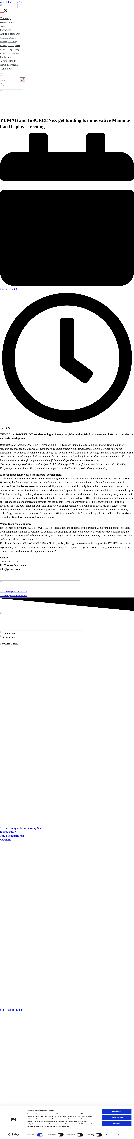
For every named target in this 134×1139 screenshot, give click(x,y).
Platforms (5, 57)
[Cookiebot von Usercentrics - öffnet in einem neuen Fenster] (13, 1134)
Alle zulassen (116, 1111)
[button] (67, 11)
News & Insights (9, 64)
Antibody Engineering (9, 49)
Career (3, 26)
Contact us (6, 68)
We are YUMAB (7, 22)
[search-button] (22, 79)
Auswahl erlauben (116, 1117)
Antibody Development (10, 45)
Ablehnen (116, 1124)
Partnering (5, 29)
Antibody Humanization (10, 53)
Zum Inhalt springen (11, 1)
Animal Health (8, 60)
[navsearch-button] (2, 75)
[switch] (61, 1134)
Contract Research (10, 33)
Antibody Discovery (8, 42)
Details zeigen (111, 1135)
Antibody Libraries (8, 38)
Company (5, 18)
